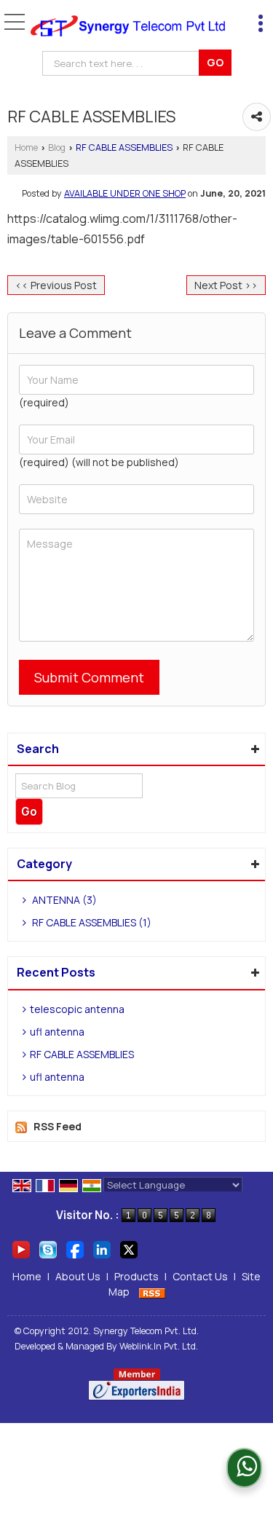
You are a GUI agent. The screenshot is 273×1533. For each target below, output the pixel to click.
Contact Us (200, 1276)
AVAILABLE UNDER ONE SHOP (125, 193)
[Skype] (48, 1249)
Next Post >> (226, 285)
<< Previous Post (56, 285)
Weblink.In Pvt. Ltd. (158, 1346)
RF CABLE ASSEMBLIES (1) (90, 922)
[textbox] (123, 63)
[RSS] (152, 1291)
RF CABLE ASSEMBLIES (124, 147)
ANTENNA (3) (63, 900)
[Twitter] (129, 1249)
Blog (57, 147)
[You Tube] (21, 1249)
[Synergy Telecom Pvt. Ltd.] (128, 26)
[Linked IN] (102, 1249)
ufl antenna (57, 1032)
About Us (77, 1276)
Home (26, 147)
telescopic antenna (77, 1009)
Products (136, 1276)
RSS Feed (57, 1126)
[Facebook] (75, 1249)
